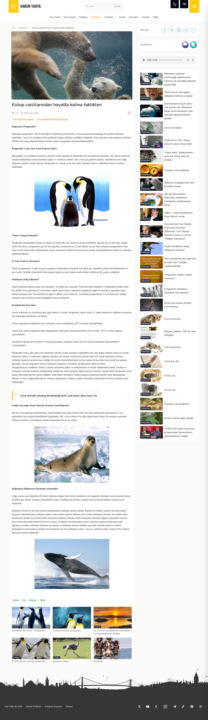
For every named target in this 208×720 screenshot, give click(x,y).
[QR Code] (194, 30)
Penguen (32, 600)
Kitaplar (83, 17)
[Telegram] (186, 30)
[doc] (185, 44)
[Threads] (201, 707)
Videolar (108, 17)
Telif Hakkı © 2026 (13, 706)
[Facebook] (164, 30)
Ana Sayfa (54, 17)
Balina (16, 600)
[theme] (175, 4)
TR (184, 4)
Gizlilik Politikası (33, 706)
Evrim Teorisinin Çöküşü (23, 119)
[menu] (194, 6)
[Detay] (129, 113)
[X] (172, 30)
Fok (23, 600)
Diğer (156, 17)
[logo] (14, 6)
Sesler (122, 17)
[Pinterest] (192, 706)
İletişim (69, 706)
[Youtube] (148, 707)
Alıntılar (146, 17)
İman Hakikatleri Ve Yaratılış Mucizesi (52, 119)
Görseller (134, 17)
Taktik (42, 600)
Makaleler (95, 17)
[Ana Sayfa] (13, 28)
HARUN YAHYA (30, 6)
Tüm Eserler (69, 17)
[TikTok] (183, 707)
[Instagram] (165, 706)
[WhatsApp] (179, 30)
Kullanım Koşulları (53, 706)
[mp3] (193, 44)
